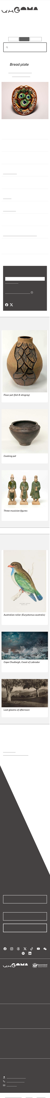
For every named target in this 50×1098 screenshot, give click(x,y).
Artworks (10, 30)
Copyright (41, 1096)
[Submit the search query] (5, 47)
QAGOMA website (11, 1018)
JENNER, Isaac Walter (13, 668)
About (28, 1018)
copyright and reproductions (15, 754)
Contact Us (11, 1085)
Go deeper (39, 30)
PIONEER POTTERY (20, 71)
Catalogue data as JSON (16, 292)
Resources (36, 39)
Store (5, 1021)
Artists (24, 30)
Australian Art (10, 172)
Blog (28, 1015)
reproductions (9, 751)
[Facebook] (6, 304)
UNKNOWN (9, 517)
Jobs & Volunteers (13, 1096)
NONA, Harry (9, 398)
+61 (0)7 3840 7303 (15, 1081)
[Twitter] (11, 304)
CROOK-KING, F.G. (12, 713)
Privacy (29, 1096)
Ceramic (7, 197)
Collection (20, 19)
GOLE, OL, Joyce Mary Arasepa (18, 459)
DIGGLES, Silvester (12, 621)
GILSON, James (20, 75)
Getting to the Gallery (16, 1077)
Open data (7, 1015)
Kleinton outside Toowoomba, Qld (19, 234)
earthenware (9, 210)
